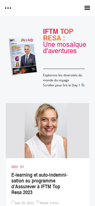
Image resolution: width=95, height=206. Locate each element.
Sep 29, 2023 (24, 203)
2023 (14, 166)
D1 (22, 166)
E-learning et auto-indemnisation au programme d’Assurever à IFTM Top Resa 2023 (39, 183)
